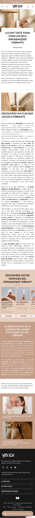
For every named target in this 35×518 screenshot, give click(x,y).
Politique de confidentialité (25, 507)
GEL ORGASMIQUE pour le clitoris (22, 303)
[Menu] (2, 6)
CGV (4, 507)
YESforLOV (10, 503)
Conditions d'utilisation (18, 509)
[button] (7, 6)
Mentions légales (12, 507)
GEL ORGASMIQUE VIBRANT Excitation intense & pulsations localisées (7, 305)
